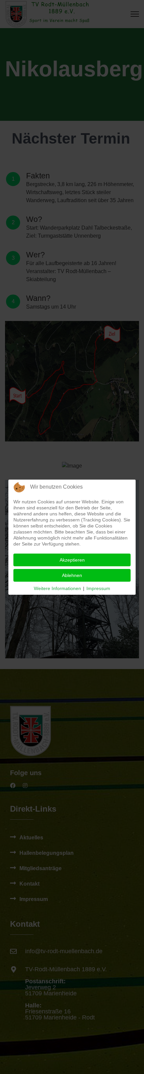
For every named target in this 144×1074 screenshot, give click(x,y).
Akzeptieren (72, 560)
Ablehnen (72, 575)
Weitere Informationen (57, 588)
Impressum (98, 588)
